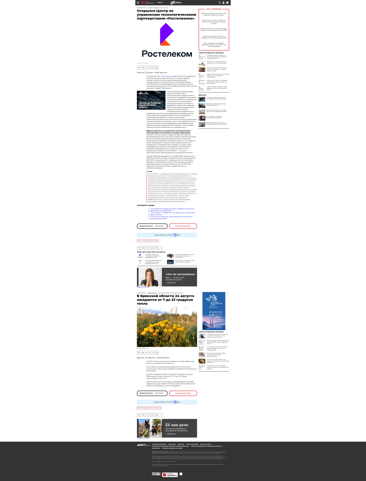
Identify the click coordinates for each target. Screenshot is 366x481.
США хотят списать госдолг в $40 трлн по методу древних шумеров (216, 111)
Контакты (181, 444)
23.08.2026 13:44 (141, 293)
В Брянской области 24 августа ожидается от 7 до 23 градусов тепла (214, 37)
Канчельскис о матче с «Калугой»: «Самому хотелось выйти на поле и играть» (213, 22)
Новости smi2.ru (143, 287)
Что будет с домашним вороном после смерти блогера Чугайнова (216, 98)
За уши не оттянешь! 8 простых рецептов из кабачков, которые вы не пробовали (218, 361)
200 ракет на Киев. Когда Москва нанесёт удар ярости (216, 104)
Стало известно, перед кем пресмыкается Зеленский (214, 117)
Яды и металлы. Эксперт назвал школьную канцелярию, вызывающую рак (216, 354)
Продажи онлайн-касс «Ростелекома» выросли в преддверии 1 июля (153, 256)
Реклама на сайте (205, 444)
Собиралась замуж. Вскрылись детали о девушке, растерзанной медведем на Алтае (216, 57)
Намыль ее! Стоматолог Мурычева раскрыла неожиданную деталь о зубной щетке (217, 82)
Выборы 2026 (156, 448)
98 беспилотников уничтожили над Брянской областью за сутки (213, 14)
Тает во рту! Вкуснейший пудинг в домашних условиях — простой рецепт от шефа (217, 69)
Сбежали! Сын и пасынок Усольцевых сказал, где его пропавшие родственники (218, 75)
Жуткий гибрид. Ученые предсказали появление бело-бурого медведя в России (218, 342)
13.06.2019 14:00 (141, 7)
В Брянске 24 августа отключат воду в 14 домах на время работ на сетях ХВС (214, 29)
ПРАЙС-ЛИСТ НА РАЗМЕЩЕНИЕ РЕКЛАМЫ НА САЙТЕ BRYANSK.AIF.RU (170, 446)
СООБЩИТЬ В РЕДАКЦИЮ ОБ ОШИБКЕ (172, 448)
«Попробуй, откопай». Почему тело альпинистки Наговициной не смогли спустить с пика (217, 336)
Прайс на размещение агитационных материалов (206, 446)
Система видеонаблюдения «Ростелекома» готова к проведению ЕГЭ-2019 (153, 262)
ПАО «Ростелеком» (142, 63)
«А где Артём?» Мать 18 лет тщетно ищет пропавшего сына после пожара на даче (217, 348)
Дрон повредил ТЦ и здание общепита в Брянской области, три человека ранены (213, 44)
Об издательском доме (159, 444)
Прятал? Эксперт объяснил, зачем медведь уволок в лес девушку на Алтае (217, 88)
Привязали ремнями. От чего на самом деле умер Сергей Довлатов (216, 123)
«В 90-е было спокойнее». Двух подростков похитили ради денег (217, 62)
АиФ (147, 348)
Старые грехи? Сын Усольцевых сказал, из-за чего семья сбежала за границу (217, 367)
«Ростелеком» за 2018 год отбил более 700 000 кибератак (184, 261)
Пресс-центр (172, 444)
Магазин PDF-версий (192, 444)
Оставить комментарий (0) (183, 226)
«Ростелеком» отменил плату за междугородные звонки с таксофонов (184, 256)
